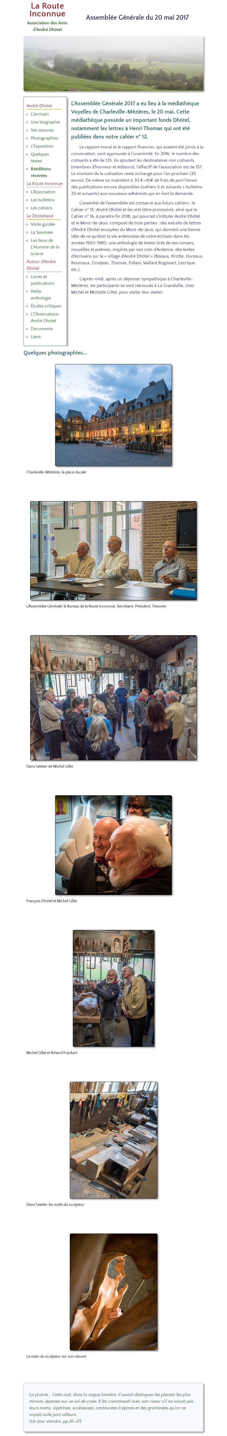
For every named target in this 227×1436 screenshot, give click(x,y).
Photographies (44, 138)
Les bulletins (43, 200)
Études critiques (46, 306)
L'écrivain (40, 114)
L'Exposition (42, 146)
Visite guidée (43, 224)
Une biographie (45, 122)
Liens (36, 336)
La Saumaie (42, 232)
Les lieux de (45, 247)
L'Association (43, 191)
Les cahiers (41, 208)
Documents (42, 328)
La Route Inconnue (47, 10)
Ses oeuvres (42, 130)
